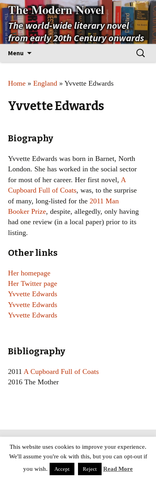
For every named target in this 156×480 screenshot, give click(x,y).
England (45, 83)
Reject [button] (90, 469)
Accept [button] (62, 469)
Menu (16, 53)
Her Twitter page (32, 283)
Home (17, 83)
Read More (118, 469)
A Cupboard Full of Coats (61, 372)
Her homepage (29, 273)
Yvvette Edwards (32, 294)
